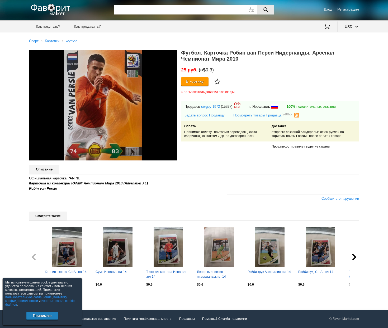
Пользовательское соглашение (92, 319)
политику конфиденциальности (36, 299)
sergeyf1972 (210, 107)
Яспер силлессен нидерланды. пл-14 (211, 274)
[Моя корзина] (327, 26)
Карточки (52, 41)
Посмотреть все (41, 296)
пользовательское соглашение (28, 297)
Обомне (237, 105)
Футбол (72, 41)
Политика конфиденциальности (148, 319)
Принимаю (42, 316)
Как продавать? (87, 26)
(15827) (226, 107)
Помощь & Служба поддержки (224, 319)
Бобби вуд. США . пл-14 (315, 272)
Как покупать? (48, 26)
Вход (328, 9)
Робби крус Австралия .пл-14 (269, 272)
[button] (172, 54)
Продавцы (187, 319)
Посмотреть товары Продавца (262, 115)
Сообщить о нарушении (340, 198)
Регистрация (348, 9)
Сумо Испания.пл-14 (111, 272)
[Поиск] (265, 9)
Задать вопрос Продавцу (204, 115)
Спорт (34, 41)
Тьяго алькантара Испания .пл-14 (166, 274)
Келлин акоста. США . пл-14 (66, 272)
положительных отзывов (311, 107)
